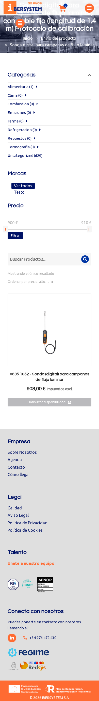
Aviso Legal (18, 515)
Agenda (15, 459)
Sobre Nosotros (22, 452)
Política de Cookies (25, 530)
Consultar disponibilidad (46, 402)
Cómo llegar (19, 474)
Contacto (16, 467)
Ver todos (23, 185)
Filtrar (15, 235)
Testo (19, 192)
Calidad (15, 508)
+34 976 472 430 (42, 637)
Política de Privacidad (27, 523)
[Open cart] (62, 8)
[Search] (85, 259)
